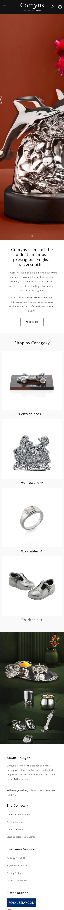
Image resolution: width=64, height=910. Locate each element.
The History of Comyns (19, 814)
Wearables (30, 551)
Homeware (30, 483)
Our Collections (15, 829)
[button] (4, 7)
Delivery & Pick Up (16, 858)
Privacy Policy (14, 873)
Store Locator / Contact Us (21, 837)
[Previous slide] (24, 236)
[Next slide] (39, 236)
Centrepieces (30, 414)
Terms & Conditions (17, 880)
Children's (29, 620)
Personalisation (15, 822)
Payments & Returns (17, 865)
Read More (32, 321)
